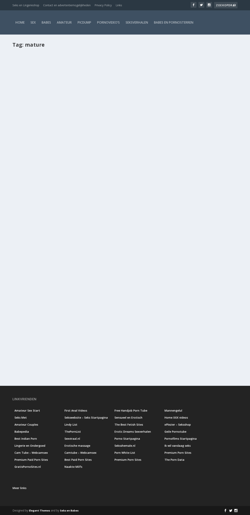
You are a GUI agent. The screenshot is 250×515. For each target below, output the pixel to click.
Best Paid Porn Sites (78, 460)
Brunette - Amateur (103, 350)
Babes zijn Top (31, 182)
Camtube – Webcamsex (80, 453)
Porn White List (124, 453)
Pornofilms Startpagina (180, 438)
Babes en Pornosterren (173, 22)
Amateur (64, 22)
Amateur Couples (26, 424)
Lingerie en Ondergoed (29, 445)
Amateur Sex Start (27, 410)
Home (20, 22)
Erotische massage (77, 445)
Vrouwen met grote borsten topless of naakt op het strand (65, 344)
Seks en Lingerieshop (25, 5)
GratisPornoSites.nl (27, 467)
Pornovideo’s (108, 22)
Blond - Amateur (83, 350)
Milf (65, 182)
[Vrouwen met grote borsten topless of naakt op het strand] (119, 274)
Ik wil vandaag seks (177, 445)
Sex (33, 22)
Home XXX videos (176, 417)
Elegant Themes (39, 510)
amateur (61, 350)
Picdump (84, 22)
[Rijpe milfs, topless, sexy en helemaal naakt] (112, 110)
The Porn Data (174, 460)
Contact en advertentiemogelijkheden (67, 5)
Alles (59, 182)
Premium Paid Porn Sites (31, 460)
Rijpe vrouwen (87, 182)
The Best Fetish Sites (128, 424)
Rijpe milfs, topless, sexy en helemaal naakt (53, 176)
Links (119, 5)
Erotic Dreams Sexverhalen (132, 431)
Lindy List (70, 424)
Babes (46, 22)
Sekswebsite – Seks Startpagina (86, 417)
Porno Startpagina (127, 438)
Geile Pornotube (175, 431)
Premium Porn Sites (177, 453)
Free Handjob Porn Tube (130, 410)
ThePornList (72, 431)
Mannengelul (173, 410)
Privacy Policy (103, 5)
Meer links (19, 488)
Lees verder (27, 198)
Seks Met (20, 417)
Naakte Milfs (73, 467)
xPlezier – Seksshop (177, 424)
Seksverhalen (137, 22)
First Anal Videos (75, 410)
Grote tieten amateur (126, 350)
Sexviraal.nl (72, 438)
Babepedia (21, 431)
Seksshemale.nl (124, 445)
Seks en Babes (69, 510)
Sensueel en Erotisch (128, 417)
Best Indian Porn (25, 438)
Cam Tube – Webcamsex (31, 453)
